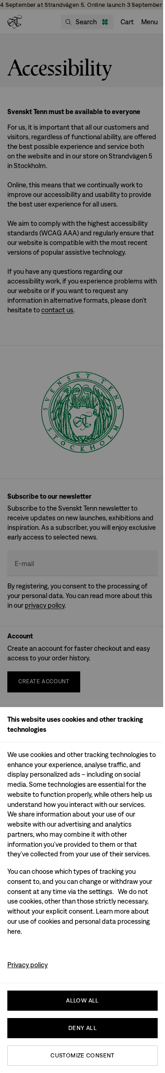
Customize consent (82, 1055)
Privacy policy (27, 965)
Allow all (82, 1000)
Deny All (82, 1027)
